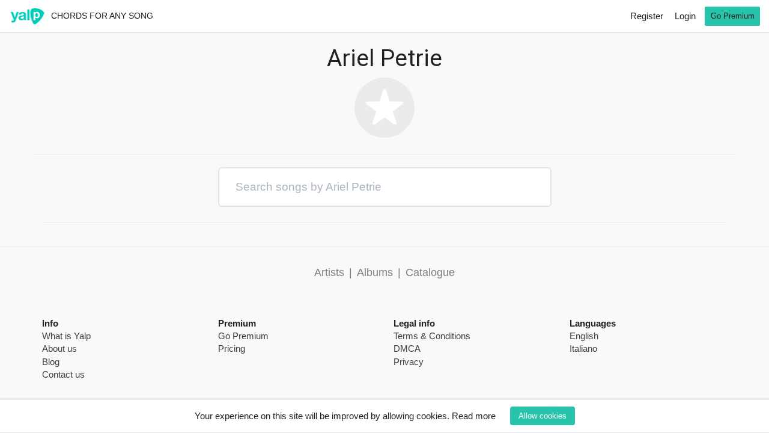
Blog (50, 362)
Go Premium (733, 15)
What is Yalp (66, 336)
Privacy (409, 362)
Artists (329, 272)
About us (59, 348)
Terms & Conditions (432, 336)
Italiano (583, 348)
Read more (474, 416)
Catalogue (430, 272)
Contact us (63, 374)
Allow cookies (542, 415)
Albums (375, 272)
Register (646, 16)
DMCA (407, 348)
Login (685, 16)
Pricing (231, 348)
